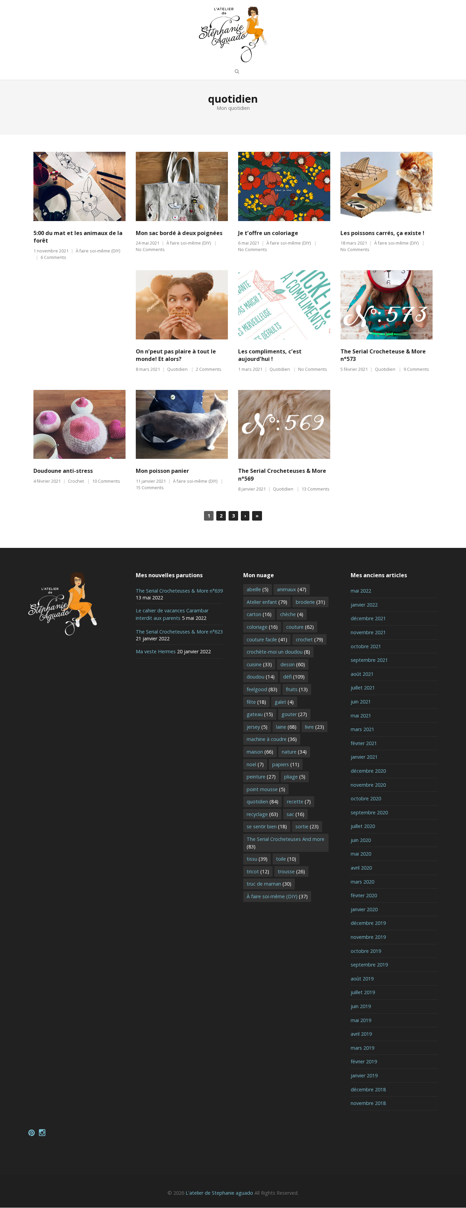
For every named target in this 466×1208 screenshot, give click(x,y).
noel (255, 764)
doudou (261, 676)
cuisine (259, 664)
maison (260, 751)
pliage (294, 776)
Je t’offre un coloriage (268, 233)
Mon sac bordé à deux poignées (179, 233)
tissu (257, 859)
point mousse (266, 789)
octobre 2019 (366, 951)
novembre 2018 (368, 1103)
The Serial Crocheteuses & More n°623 (179, 631)
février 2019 (364, 1061)
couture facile (267, 639)
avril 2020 (361, 867)
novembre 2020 (368, 785)
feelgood (262, 689)
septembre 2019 (369, 964)
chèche (291, 614)
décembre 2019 (368, 923)
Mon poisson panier (162, 471)
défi (294, 676)
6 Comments (53, 257)
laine (286, 727)
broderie (310, 602)
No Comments (150, 249)
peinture (261, 776)
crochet (309, 639)
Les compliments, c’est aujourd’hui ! (270, 355)
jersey (257, 727)
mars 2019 (362, 1048)
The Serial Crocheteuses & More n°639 (179, 590)
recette (299, 801)
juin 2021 (361, 701)
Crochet (76, 481)
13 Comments (316, 489)
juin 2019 (361, 1006)
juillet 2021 (363, 687)
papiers (285, 764)
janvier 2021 (364, 757)
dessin (292, 664)
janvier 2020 (364, 909)
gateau (260, 714)
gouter (294, 714)
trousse (291, 871)
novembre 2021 (368, 632)
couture (300, 627)
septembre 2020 (369, 812)
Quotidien (177, 369)
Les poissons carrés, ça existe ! (382, 233)
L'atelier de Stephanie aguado (219, 1193)
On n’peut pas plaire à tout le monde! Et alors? (176, 355)
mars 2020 (362, 881)
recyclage (262, 814)
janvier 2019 (364, 1075)
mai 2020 (361, 853)
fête (256, 702)
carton (259, 614)
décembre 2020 (368, 771)
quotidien (262, 801)
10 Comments (106, 481)
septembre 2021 (369, 660)
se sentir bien (267, 826)
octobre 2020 (366, 798)
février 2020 (364, 895)
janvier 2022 (364, 604)
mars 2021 (362, 729)
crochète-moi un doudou (278, 652)
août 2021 (362, 674)
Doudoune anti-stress (63, 471)
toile (286, 859)
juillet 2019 (363, 992)
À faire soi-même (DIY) (98, 251)
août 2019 (362, 978)
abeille (257, 589)
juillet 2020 (363, 826)
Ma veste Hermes (156, 651)
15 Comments (150, 488)
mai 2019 (361, 1020)
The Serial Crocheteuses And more (285, 843)
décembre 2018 (368, 1089)
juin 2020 (361, 840)
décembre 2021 (368, 618)
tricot (258, 871)
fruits (297, 689)
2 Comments (208, 369)
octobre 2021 (366, 646)
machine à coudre (272, 739)
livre (314, 727)
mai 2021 (361, 715)
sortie (307, 826)
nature (294, 751)
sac (295, 814)
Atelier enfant (267, 602)
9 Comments (416, 369)
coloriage (262, 627)
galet (284, 702)
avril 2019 (361, 1034)
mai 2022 (361, 590)
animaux (291, 589)
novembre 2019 (368, 937)
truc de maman (269, 883)
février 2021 (364, 743)
